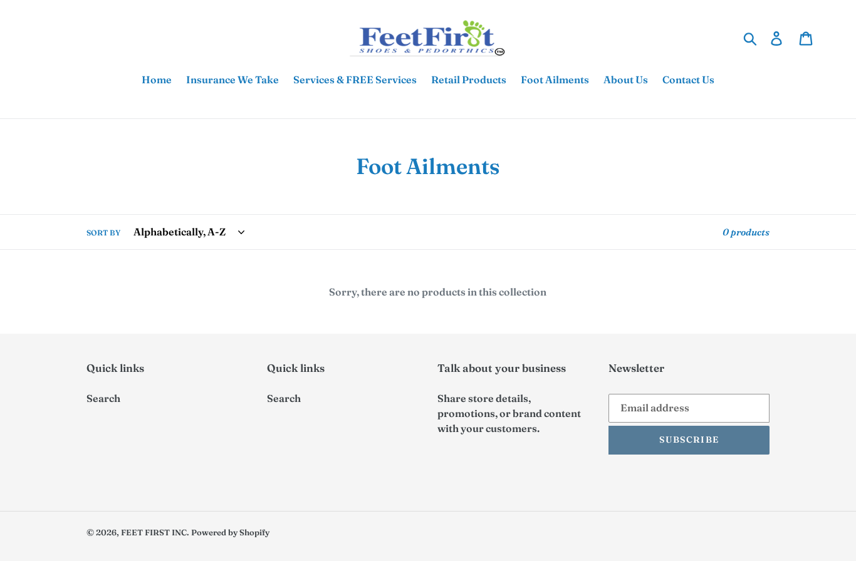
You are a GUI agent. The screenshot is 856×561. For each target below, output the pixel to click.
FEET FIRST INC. (155, 532)
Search (103, 398)
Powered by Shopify (230, 532)
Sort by (103, 232)
